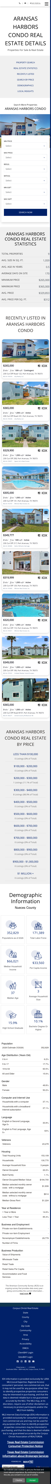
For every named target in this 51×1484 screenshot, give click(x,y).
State (25, 1312)
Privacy (25, 1339)
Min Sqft (7, 187)
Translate (45, 1466)
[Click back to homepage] (5, 3)
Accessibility (26, 1343)
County (25, 1317)
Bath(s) (7, 176)
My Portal (36, 3)
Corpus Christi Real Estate (25, 1308)
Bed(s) (6, 164)
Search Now (25, 212)
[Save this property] (46, 342)
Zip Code (25, 1325)
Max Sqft (8, 199)
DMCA (25, 1348)
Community (25, 1330)
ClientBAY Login (25, 1352)
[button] (46, 4)
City (25, 1321)
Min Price (8, 141)
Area (25, 1334)
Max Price (8, 153)
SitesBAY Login (25, 1357)
